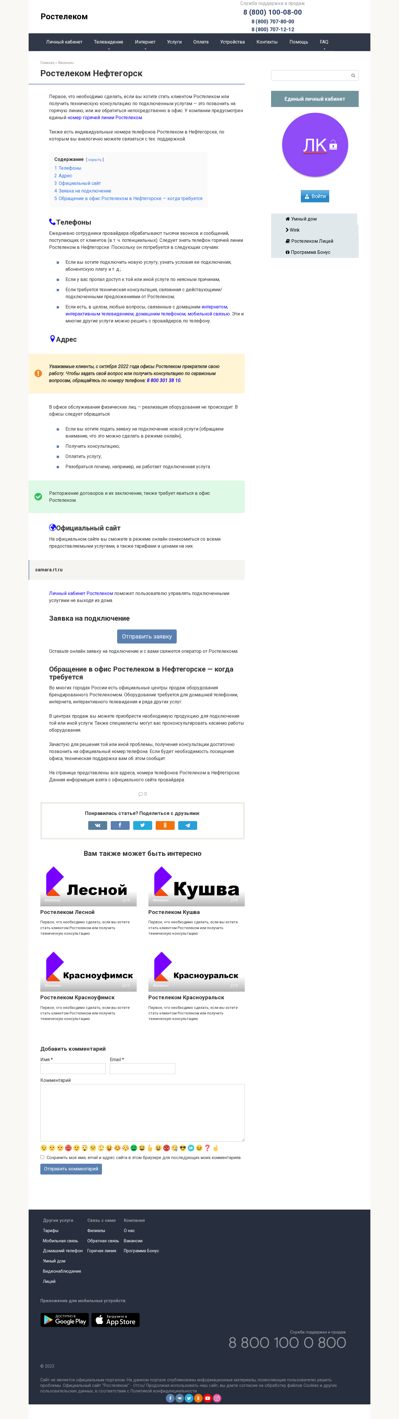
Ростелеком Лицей (317, 241)
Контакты (267, 42)
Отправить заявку (147, 636)
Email (117, 1059)
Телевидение (108, 42)
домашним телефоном (160, 314)
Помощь (298, 42)
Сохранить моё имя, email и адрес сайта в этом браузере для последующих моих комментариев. (144, 1157)
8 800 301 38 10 (164, 380)
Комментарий (55, 1080)
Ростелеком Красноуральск (186, 997)
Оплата (201, 42)
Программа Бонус (317, 252)
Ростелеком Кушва (174, 912)
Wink (316, 230)
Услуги (174, 42)
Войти (319, 196)
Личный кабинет (64, 42)
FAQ (324, 42)
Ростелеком (64, 16)
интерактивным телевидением (99, 314)
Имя (46, 1059)
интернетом (214, 307)
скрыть (95, 159)
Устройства (232, 42)
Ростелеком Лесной (67, 912)
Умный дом (316, 219)
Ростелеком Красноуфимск (77, 997)
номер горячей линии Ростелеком (104, 117)
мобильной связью (209, 314)
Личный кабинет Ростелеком (81, 593)
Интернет (145, 42)
